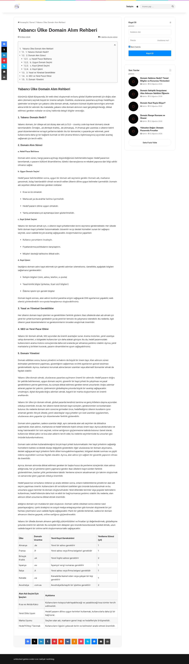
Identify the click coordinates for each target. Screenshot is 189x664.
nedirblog (50, 659)
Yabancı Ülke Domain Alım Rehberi (37, 48)
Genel (32, 22)
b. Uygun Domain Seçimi (41, 62)
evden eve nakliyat (37, 659)
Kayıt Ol (149, 53)
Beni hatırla (135, 47)
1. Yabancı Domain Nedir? (37, 52)
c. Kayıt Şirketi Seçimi (40, 65)
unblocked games (21, 659)
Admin (144, 84)
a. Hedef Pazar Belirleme (40, 59)
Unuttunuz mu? (163, 40)
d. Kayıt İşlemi (36, 69)
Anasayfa (24, 22)
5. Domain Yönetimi (35, 79)
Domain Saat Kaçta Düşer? (152, 103)
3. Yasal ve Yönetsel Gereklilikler (40, 72)
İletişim (129, 6)
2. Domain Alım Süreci (36, 55)
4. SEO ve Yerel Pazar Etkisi (38, 76)
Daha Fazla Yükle (150, 142)
